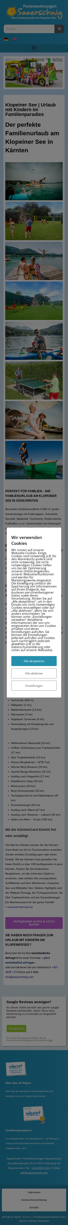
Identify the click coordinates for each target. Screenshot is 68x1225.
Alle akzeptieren (34, 661)
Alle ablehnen (34, 673)
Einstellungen (34, 685)
